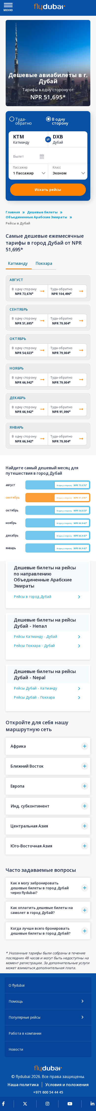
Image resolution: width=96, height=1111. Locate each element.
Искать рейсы (48, 189)
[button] (48, 746)
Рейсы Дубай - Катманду (35, 688)
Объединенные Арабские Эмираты (36, 217)
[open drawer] (8, 5)
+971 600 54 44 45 (48, 1092)
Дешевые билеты (42, 212)
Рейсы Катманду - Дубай (35, 636)
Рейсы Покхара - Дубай (34, 645)
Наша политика (23, 1084)
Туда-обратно (23, 121)
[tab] (19, 263)
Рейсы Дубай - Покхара (34, 697)
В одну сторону (60, 121)
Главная (13, 212)
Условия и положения (67, 1084)
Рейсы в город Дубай (32, 596)
